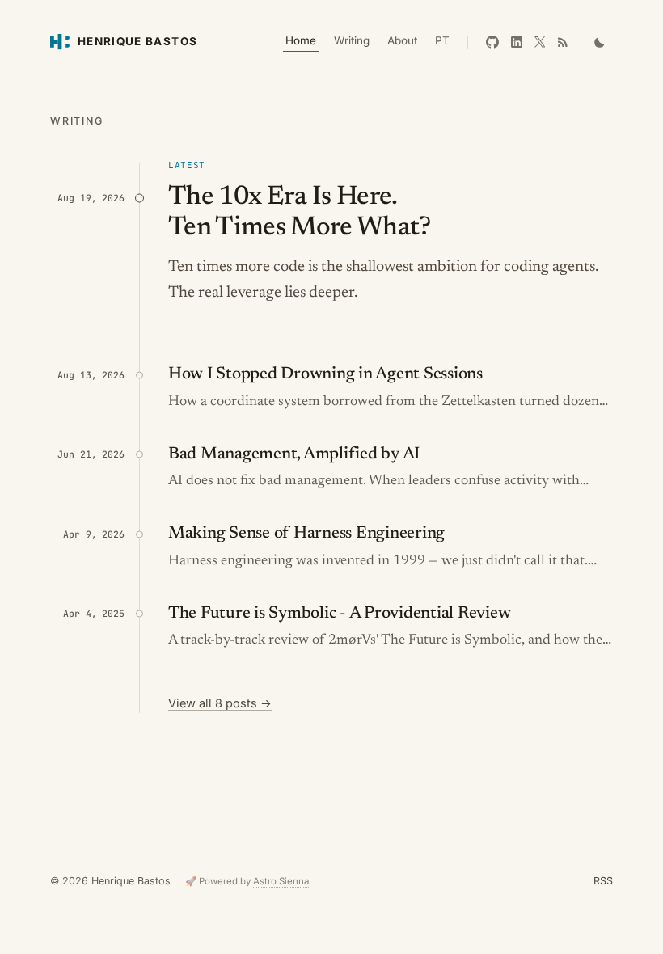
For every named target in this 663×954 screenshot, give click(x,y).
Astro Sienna (281, 881)
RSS (603, 881)
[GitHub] (492, 42)
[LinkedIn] (516, 42)
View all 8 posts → (220, 703)
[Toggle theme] (600, 42)
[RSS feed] (562, 42)
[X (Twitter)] (540, 42)
